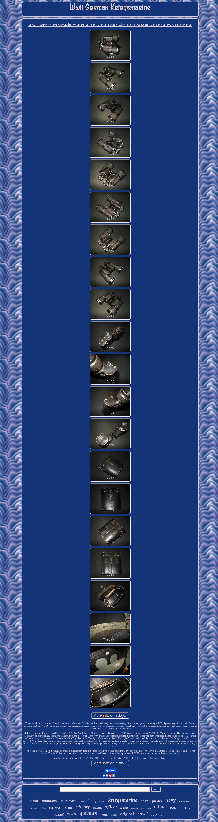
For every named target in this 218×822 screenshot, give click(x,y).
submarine (50, 801)
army (114, 814)
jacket (157, 800)
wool (85, 801)
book (187, 808)
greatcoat (35, 808)
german (89, 813)
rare (145, 801)
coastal (59, 814)
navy (170, 800)
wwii (71, 813)
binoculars (184, 801)
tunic (34, 801)
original (127, 813)
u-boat (160, 806)
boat (173, 807)
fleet (180, 808)
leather (68, 807)
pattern (97, 807)
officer (111, 806)
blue (44, 808)
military (82, 806)
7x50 (149, 808)
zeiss (163, 815)
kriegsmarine (122, 800)
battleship (54, 807)
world (154, 815)
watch (104, 814)
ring (94, 801)
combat (124, 808)
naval (142, 813)
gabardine (134, 808)
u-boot (102, 801)
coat (142, 808)
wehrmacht (69, 801)
